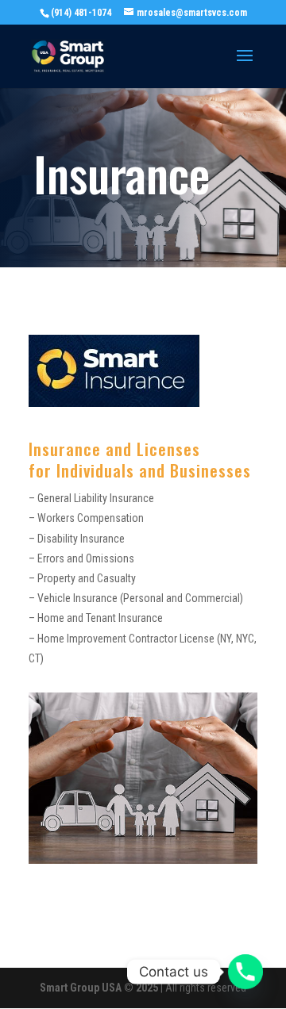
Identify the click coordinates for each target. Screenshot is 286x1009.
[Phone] (245, 971)
